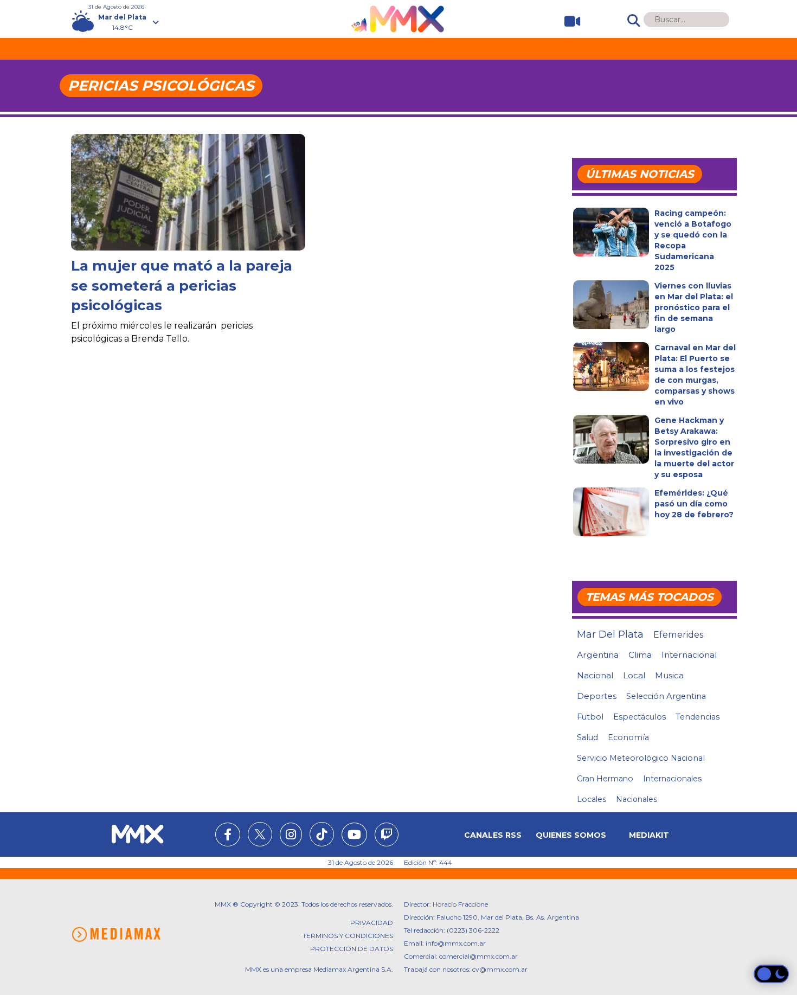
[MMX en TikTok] (322, 834)
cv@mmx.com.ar (500, 969)
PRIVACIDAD (371, 923)
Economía (628, 737)
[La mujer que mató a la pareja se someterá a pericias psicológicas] (188, 200)
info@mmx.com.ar (456, 943)
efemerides (678, 634)
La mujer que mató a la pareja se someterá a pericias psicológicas (181, 285)
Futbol (590, 717)
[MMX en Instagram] (291, 836)
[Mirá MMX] (568, 21)
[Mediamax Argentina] (116, 934)
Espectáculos (639, 717)
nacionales (636, 799)
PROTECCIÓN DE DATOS (351, 949)
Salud (587, 737)
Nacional (595, 675)
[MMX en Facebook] (227, 836)
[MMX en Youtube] (354, 836)
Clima (640, 655)
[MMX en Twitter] (260, 834)
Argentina (598, 655)
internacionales (672, 779)
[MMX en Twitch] (386, 836)
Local (634, 675)
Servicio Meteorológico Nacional (641, 758)
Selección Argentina (666, 696)
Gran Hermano (605, 779)
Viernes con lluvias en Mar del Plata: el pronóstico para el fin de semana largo (693, 307)
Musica (669, 676)
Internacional (689, 655)
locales (591, 799)
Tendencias (697, 717)
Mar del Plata (610, 634)
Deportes (596, 696)
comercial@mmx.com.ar (478, 956)
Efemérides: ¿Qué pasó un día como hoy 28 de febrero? (694, 503)
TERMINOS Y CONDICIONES (348, 936)
